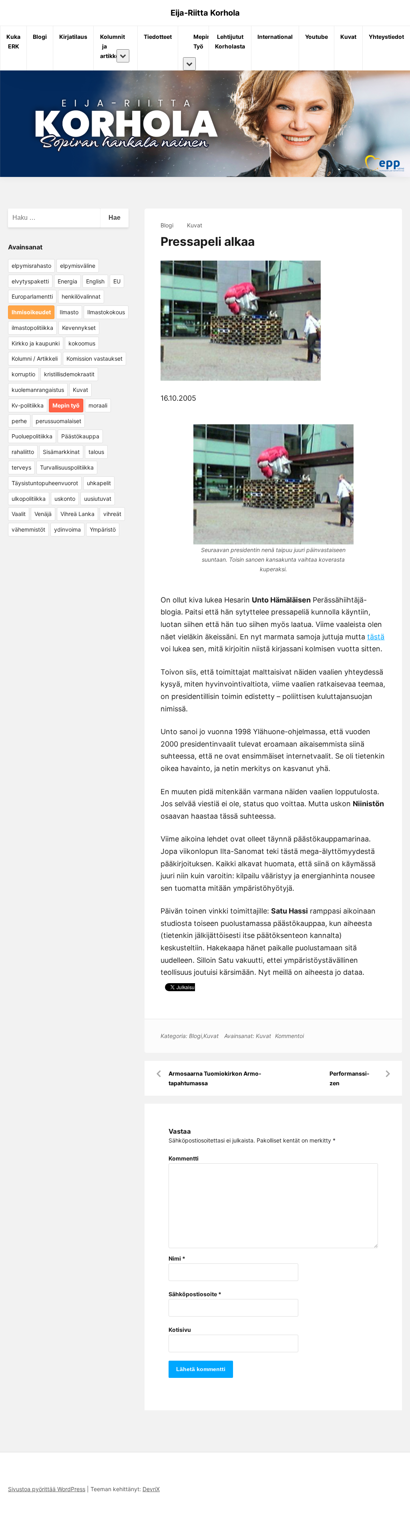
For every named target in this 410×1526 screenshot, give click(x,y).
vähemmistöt (28, 529)
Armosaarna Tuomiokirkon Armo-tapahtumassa (215, 1078)
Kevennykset (79, 327)
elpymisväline (77, 265)
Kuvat (348, 36)
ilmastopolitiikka (32, 327)
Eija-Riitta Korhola (205, 13)
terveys (21, 467)
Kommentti (184, 1158)
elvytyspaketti (30, 281)
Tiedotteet (158, 36)
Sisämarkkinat (61, 451)
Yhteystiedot (386, 36)
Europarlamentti (32, 296)
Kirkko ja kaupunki (36, 343)
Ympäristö (103, 529)
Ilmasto (69, 312)
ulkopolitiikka (29, 498)
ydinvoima (67, 529)
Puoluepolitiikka (32, 436)
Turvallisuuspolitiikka (67, 467)
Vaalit (19, 513)
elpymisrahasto (31, 265)
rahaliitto (23, 451)
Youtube (316, 36)
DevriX (151, 1489)
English (95, 281)
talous (96, 451)
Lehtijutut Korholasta (230, 41)
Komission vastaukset (94, 358)
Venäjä (43, 513)
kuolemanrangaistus (38, 389)
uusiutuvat (97, 498)
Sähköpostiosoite (195, 1294)
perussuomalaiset (58, 421)
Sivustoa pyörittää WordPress (46, 1489)
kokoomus (81, 343)
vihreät (112, 513)
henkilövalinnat (81, 296)
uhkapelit (99, 483)
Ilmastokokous (106, 312)
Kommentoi (289, 1035)
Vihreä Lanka (77, 513)
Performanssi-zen (350, 1078)
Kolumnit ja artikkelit (107, 46)
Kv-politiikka (28, 405)
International (275, 36)
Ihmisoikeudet (31, 312)
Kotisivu (180, 1329)
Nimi (177, 1258)
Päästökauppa (80, 436)
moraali (97, 405)
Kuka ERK (13, 41)
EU (117, 281)
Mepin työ (66, 405)
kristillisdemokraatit (69, 374)
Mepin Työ (196, 41)
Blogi (40, 36)
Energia (67, 281)
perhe (19, 421)
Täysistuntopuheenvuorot (45, 483)
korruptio (23, 374)
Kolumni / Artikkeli (35, 358)
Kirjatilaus (73, 36)
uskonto (64, 498)
